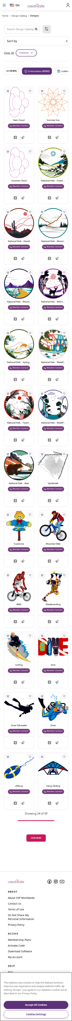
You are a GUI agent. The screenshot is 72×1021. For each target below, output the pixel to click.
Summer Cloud (19, 181)
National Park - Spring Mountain (19, 362)
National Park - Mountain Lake (53, 241)
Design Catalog (19, 15)
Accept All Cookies (36, 1005)
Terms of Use (16, 909)
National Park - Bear (19, 483)
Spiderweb (53, 483)
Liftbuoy (19, 786)
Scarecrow (19, 544)
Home (5, 15)
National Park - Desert (19, 241)
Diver (53, 725)
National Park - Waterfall (53, 362)
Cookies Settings (36, 1014)
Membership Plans (19, 940)
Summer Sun (53, 120)
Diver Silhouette (19, 725)
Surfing (19, 665)
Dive (53, 665)
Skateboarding (53, 604)
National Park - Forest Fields (53, 181)
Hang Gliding (53, 786)
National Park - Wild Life (53, 302)
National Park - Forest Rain (19, 423)
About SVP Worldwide (21, 898)
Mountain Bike (53, 544)
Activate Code (16, 945)
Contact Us (14, 903)
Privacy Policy (16, 924)
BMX (19, 604)
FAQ (10, 972)
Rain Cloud (19, 120)
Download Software (20, 951)
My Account (15, 957)
